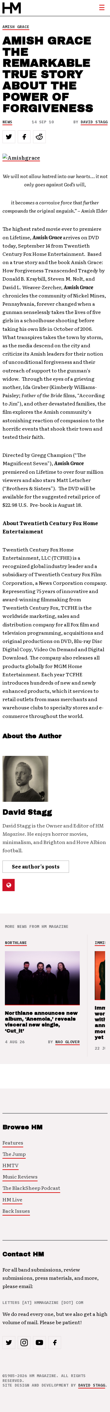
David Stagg (94, 122)
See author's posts (36, 866)
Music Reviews (20, 1176)
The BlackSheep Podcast (31, 1187)
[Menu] (102, 7)
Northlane (16, 942)
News (7, 122)
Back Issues (16, 1210)
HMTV (10, 1165)
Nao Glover (67, 1041)
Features (12, 1142)
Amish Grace (15, 26)
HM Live (12, 1199)
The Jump (14, 1153)
